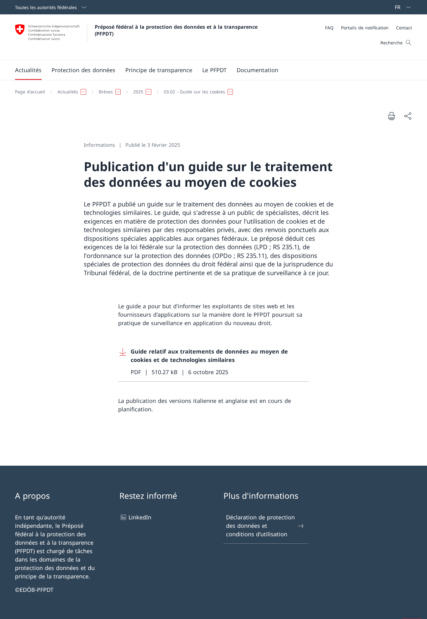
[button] (28, 70)
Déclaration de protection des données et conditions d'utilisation (260, 525)
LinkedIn (139, 517)
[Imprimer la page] (391, 115)
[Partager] (407, 116)
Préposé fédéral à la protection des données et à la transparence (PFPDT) (178, 30)
